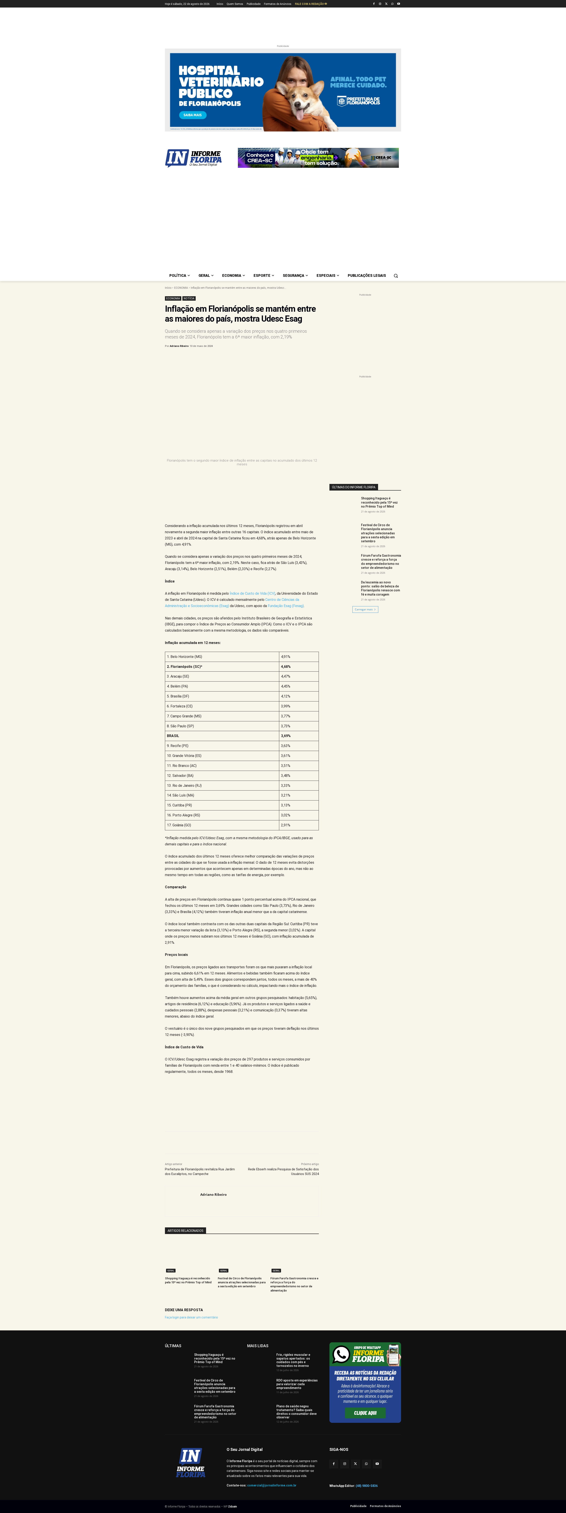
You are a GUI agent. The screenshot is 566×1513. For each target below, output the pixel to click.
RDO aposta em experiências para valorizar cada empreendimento (297, 1275)
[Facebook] (374, 4)
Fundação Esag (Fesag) (286, 497)
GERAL (170, 1161)
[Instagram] (380, 4)
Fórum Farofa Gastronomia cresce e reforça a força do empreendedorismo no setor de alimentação (381, 453)
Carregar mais (364, 500)
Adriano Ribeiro (179, 237)
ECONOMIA (181, 178)
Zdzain (232, 1397)
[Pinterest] (238, 248)
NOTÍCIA (189, 189)
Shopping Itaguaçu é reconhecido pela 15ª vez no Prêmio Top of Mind (379, 393)
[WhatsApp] (392, 4)
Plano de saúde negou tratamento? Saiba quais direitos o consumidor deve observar (296, 1303)
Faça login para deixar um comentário (191, 1208)
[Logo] (200, 136)
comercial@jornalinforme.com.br (271, 1376)
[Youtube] (398, 4)
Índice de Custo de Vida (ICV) (252, 485)
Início (168, 178)
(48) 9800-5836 (367, 1377)
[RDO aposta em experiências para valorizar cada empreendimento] (260, 1279)
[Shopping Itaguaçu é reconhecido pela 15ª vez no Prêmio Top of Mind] (189, 1148)
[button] (395, 166)
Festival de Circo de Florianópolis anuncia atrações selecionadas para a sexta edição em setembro (242, 1173)
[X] (386, 4)
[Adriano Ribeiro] (183, 1092)
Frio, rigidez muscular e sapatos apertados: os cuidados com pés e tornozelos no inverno (293, 1251)
